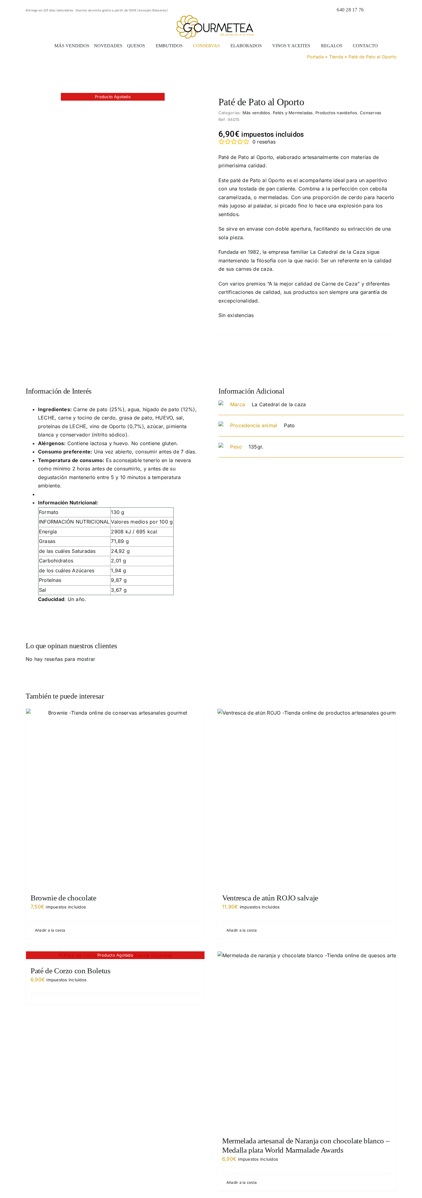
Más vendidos (256, 112)
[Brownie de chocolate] (115, 798)
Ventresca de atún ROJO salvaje (270, 898)
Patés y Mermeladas (293, 112)
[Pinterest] (381, 352)
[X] (371, 352)
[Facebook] (361, 352)
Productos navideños (336, 112)
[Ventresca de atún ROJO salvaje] (306, 798)
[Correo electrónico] (391, 352)
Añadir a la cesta (50, 930)
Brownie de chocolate (63, 898)
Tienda (336, 56)
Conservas (370, 112)
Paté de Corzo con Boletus (71, 970)
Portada (315, 56)
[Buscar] (371, 10)
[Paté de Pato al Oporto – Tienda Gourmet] (112, 97)
